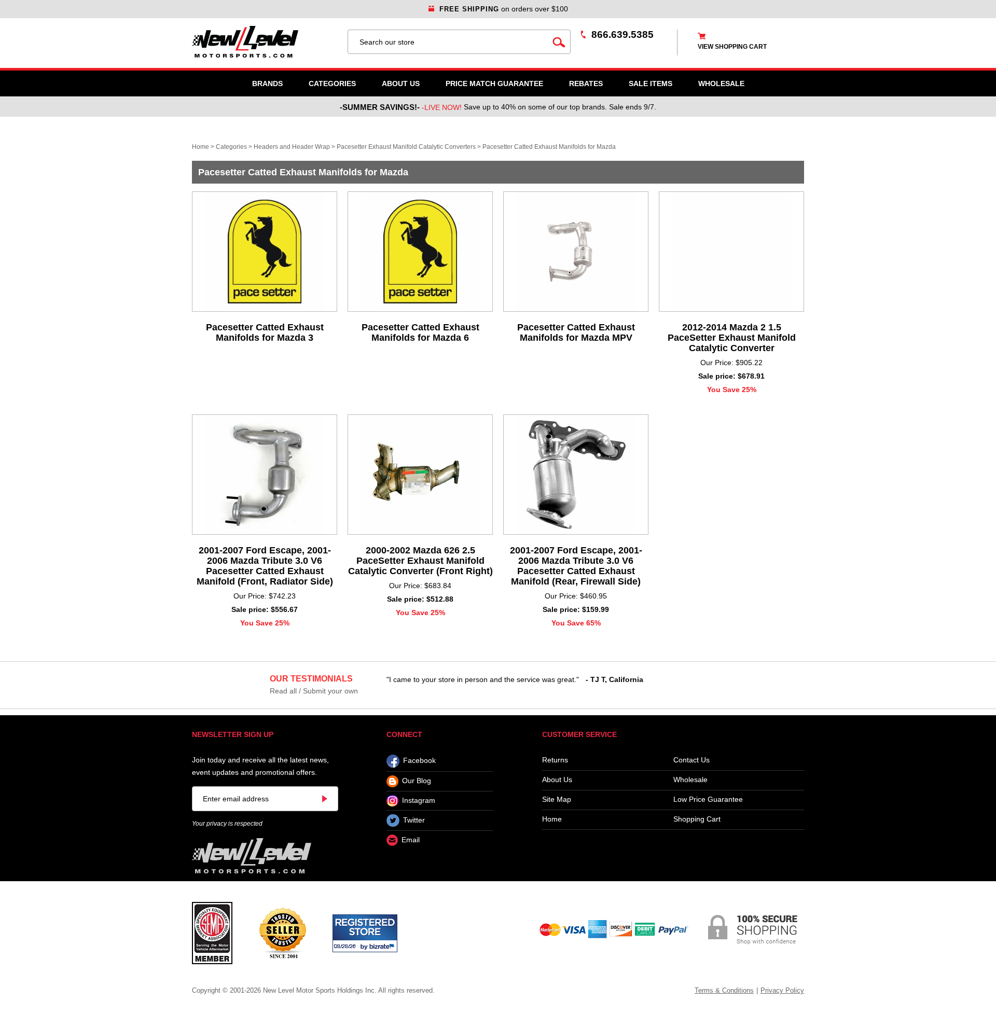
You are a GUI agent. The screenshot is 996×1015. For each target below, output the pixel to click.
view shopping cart (732, 46)
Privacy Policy (782, 990)
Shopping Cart (697, 819)
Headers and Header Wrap (292, 146)
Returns (555, 760)
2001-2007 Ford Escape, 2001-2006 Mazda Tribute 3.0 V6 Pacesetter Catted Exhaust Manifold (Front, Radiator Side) (265, 566)
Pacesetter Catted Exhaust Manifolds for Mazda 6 (420, 332)
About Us (401, 83)
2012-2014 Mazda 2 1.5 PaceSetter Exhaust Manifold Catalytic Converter (732, 337)
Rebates (586, 83)
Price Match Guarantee (494, 83)
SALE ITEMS (650, 83)
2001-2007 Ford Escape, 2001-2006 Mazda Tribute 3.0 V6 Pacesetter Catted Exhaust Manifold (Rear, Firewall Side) (576, 566)
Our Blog (416, 781)
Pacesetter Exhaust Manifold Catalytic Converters (406, 146)
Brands (267, 83)
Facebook (419, 761)
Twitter (414, 820)
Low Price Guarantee (708, 799)
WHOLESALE (721, 83)
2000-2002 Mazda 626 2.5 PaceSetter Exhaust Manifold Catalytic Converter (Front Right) (420, 560)
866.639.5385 (622, 34)
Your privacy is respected (227, 823)
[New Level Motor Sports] (264, 42)
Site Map (556, 799)
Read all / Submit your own (314, 691)
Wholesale (690, 780)
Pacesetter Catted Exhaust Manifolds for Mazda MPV (576, 332)
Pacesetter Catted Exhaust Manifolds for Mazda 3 (265, 332)
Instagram (418, 800)
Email (411, 840)
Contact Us (691, 760)
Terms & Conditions (724, 990)
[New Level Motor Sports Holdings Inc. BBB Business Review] (282, 932)
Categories (332, 83)
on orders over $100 (503, 9)
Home (200, 146)
